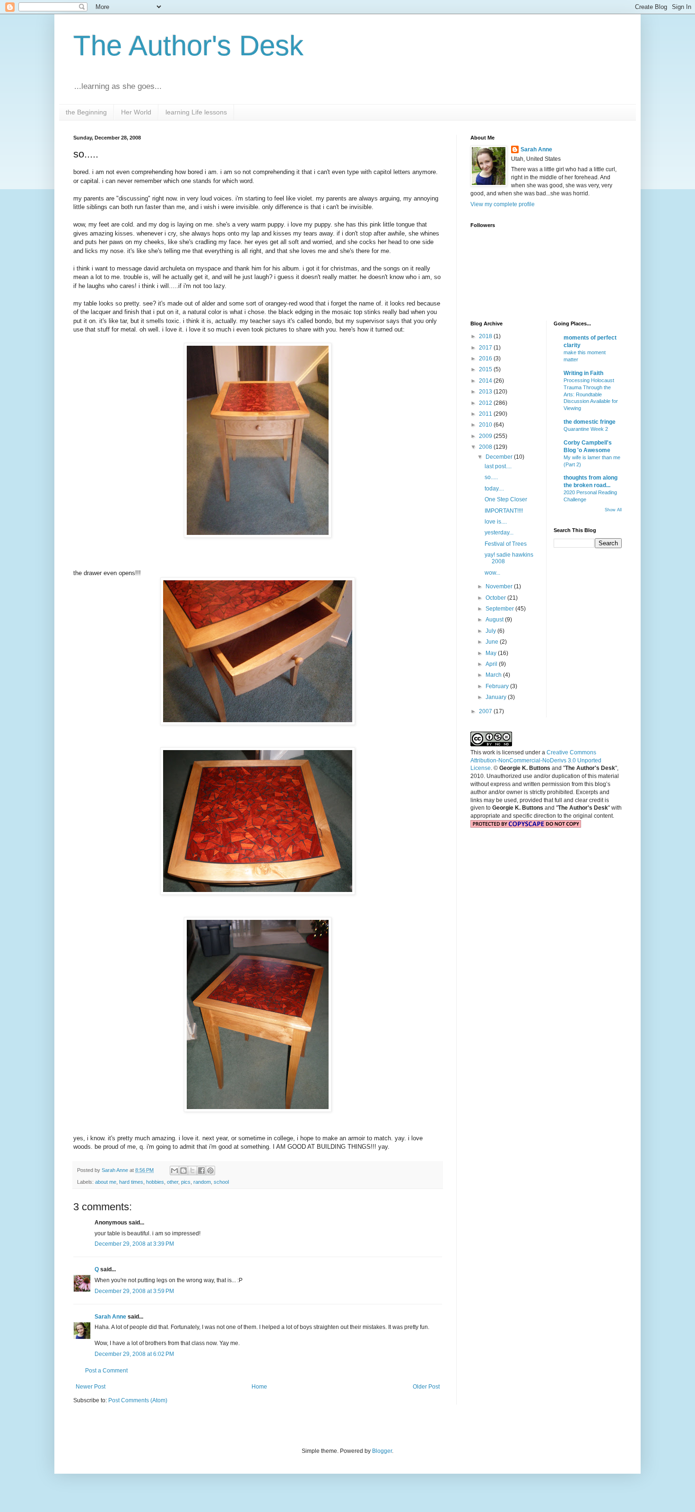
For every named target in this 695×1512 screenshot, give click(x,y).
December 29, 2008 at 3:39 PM (134, 1244)
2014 (486, 380)
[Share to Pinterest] (210, 1170)
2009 (486, 436)
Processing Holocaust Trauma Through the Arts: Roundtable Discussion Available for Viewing (591, 394)
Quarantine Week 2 (586, 429)
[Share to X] (192, 1170)
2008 (486, 447)
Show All (613, 509)
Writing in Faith (583, 373)
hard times (131, 1182)
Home (259, 1386)
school (221, 1182)
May (492, 653)
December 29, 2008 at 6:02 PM (134, 1354)
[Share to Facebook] (201, 1170)
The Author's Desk (188, 45)
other (172, 1182)
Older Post (426, 1386)
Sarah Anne (110, 1316)
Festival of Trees (506, 544)
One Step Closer (506, 499)
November (500, 586)
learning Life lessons (196, 112)
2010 (486, 424)
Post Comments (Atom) (137, 1400)
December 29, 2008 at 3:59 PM (134, 1291)
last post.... (498, 466)
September (500, 608)
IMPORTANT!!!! (504, 510)
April (492, 664)
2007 (486, 711)
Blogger (382, 1451)
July (491, 631)
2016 (486, 358)
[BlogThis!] (183, 1170)
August (495, 619)
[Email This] (174, 1170)
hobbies (155, 1182)
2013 (486, 391)
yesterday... (499, 532)
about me (105, 1182)
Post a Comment (106, 1370)
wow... (492, 572)
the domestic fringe (590, 422)
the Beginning (86, 112)
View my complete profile (502, 204)
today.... (494, 488)
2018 (486, 336)
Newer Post (90, 1386)
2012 (486, 403)
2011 (486, 414)
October (496, 597)
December (500, 457)
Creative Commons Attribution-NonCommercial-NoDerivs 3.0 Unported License (535, 760)
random (202, 1182)
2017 (486, 347)
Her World (136, 112)
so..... (491, 477)
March (494, 675)
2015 (486, 369)
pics (186, 1182)
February (498, 686)
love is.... (496, 521)
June (493, 641)
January (497, 697)
